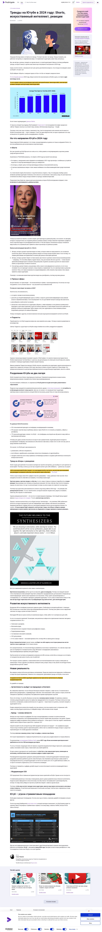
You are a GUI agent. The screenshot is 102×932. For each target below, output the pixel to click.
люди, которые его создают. (23, 498)
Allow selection (90, 919)
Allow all (90, 914)
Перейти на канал (79, 56)
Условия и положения (39, 910)
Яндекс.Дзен (34, 862)
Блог (22, 2)
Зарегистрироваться (87, 2)
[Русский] (97, 2)
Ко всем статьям (15, 8)
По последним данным (17, 77)
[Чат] (73, 2)
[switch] (40, 929)
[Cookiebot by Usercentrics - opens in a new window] (9, 929)
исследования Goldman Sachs (28, 740)
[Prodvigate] (8, 2)
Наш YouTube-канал (31, 2)
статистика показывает (53, 388)
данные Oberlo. (30, 121)
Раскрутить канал (82, 28)
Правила (18, 910)
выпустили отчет (32, 803)
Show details (72, 929)
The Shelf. (54, 472)
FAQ (18, 2)
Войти (78, 2)
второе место (41, 125)
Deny (90, 923)
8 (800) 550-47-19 (65, 2)
